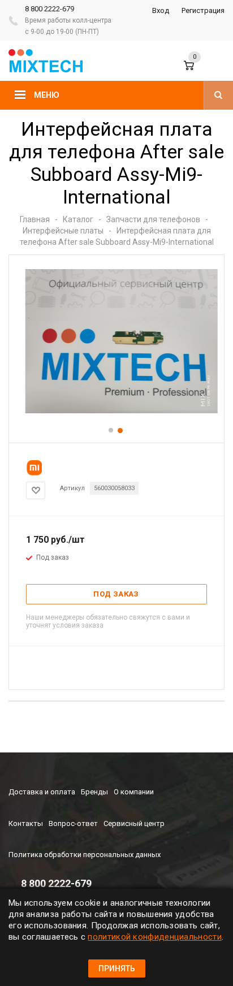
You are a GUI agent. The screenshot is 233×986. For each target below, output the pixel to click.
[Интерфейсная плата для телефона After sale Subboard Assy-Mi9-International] (116, 410)
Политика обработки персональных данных (84, 854)
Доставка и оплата (41, 792)
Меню (46, 95)
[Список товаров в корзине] (198, 71)
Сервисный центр (134, 823)
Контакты (25, 823)
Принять (116, 968)
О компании (134, 792)
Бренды (94, 792)
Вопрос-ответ (73, 823)
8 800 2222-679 (49, 9)
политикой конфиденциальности (154, 937)
